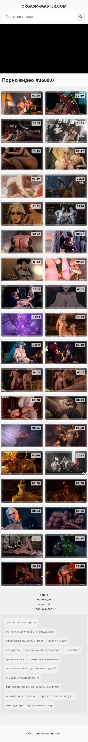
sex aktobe (73, 650)
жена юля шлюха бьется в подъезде (30, 631)
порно (44, 594)
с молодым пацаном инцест (24, 640)
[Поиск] (81, 17)
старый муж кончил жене (22, 677)
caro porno (13, 650)
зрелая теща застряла (21, 622)
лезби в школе (57, 640)
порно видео (44, 599)
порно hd (44, 604)
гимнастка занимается (44, 659)
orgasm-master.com (44, 6)
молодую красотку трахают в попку (29, 705)
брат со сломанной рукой (57, 696)
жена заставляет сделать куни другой (31, 668)
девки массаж (15, 659)
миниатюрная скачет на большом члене (32, 687)
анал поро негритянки (20, 696)
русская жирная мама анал (43, 650)
